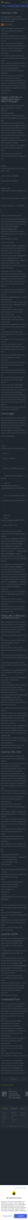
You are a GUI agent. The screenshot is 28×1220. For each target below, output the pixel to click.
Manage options (7, 1216)
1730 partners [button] (10, 1201)
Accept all (20, 1216)
